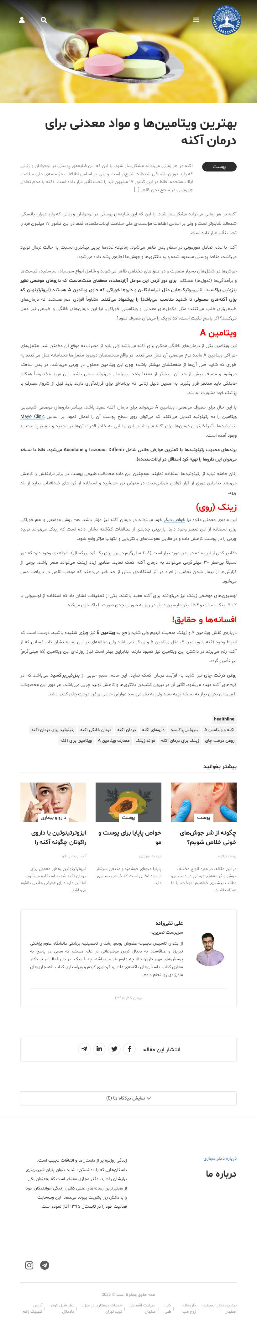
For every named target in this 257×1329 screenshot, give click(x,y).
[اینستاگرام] (29, 1265)
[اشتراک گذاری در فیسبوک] (129, 1049)
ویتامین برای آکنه (76, 741)
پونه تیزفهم (227, 856)
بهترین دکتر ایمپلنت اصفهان (219, 1309)
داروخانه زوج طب (189, 1309)
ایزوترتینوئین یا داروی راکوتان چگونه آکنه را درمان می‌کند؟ (58, 842)
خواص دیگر (174, 520)
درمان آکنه (126, 730)
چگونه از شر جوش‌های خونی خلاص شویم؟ (208, 838)
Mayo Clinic (32, 417)
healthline (224, 719)
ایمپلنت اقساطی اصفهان (142, 1309)
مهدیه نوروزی (150, 856)
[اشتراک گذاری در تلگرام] (84, 1049)
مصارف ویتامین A (114, 741)
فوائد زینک (145, 741)
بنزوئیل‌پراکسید (184, 730)
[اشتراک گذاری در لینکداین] (99, 1049)
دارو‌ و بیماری (53, 817)
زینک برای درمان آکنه (180, 741)
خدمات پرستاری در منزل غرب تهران (102, 1309)
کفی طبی (168, 1309)
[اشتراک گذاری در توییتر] (114, 1049)
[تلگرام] (44, 1265)
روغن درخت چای (219, 741)
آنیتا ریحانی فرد (73, 856)
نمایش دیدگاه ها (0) (125, 1098)
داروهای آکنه (153, 730)
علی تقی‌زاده (169, 923)
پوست (219, 166)
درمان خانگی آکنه (95, 730)
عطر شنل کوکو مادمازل (62, 1309)
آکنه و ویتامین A (219, 730)
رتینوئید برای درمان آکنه (52, 730)
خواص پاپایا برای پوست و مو (129, 838)
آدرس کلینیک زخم (32, 1309)
